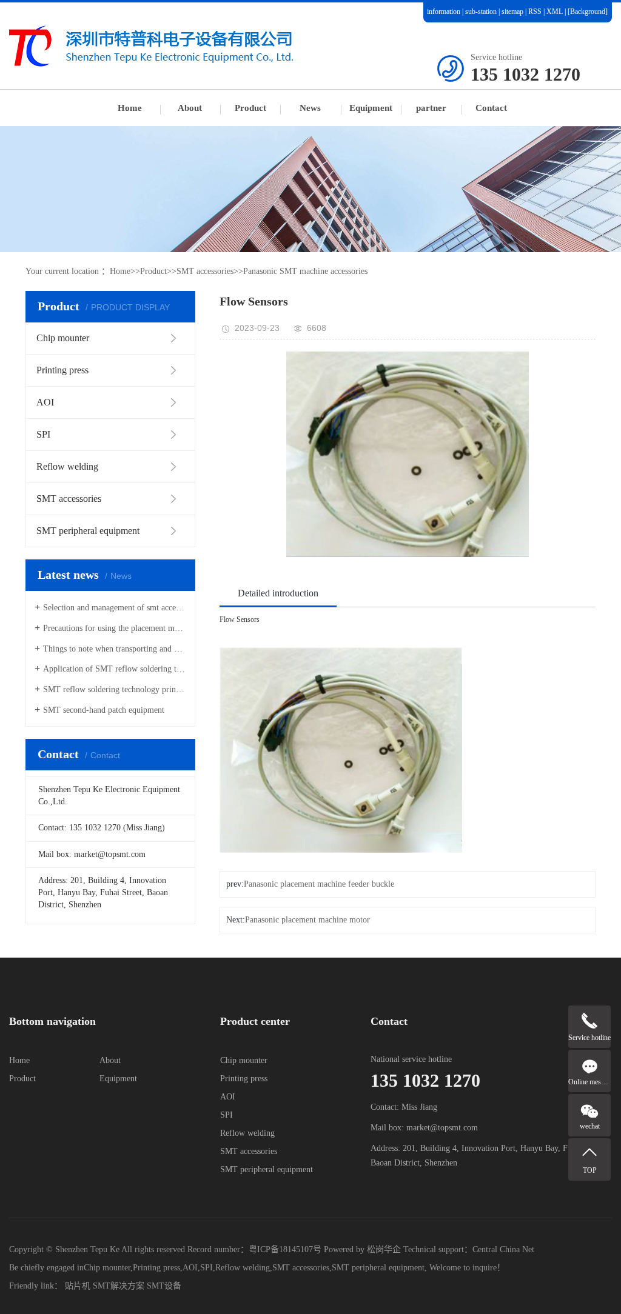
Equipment (370, 108)
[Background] (588, 11)
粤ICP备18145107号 (285, 1249)
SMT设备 (164, 1285)
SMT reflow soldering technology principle (114, 689)
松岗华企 (384, 1249)
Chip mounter (243, 1060)
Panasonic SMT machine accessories (305, 271)
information (443, 11)
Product (250, 108)
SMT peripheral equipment (266, 1169)
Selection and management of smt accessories (114, 607)
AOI (227, 1096)
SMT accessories (204, 271)
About (190, 108)
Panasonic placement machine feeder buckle (319, 884)
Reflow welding (247, 1133)
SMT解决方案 (118, 1285)
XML (554, 11)
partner (431, 108)
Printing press (243, 1078)
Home (130, 108)
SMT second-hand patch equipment (103, 710)
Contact (491, 108)
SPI (226, 1114)
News (310, 108)
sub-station (481, 11)
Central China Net (503, 1249)
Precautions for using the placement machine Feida (114, 628)
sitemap (512, 11)
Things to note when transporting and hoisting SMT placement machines (114, 648)
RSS (535, 11)
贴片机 (77, 1285)
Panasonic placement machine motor (307, 919)
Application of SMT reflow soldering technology (114, 668)
